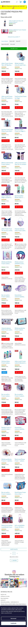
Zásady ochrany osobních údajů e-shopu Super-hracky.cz (13, 604)
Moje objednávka (4, 598)
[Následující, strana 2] (14, 553)
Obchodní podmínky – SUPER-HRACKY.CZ (10, 602)
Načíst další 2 (14, 549)
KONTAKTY (3, 600)
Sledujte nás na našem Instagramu (14, 575)
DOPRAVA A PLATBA (5, 596)
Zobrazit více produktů (13, 36)
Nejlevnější (12, 41)
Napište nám (3, 594)
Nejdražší (18, 41)
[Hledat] (16, 1)
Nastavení (13, 618)
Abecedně (12, 44)
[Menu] (24, 1)
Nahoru (15, 560)
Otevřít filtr (14, 48)
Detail (4, 372)
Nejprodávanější (5, 44)
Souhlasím (13, 623)
